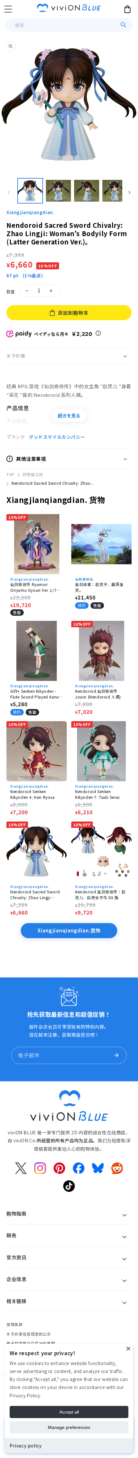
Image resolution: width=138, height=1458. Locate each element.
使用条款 (14, 1324)
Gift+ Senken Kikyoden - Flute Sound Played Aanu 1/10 (34, 694)
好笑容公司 (33, 474)
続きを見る (69, 415)
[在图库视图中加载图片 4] (115, 191)
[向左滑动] (9, 192)
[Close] (128, 1348)
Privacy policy (25, 1445)
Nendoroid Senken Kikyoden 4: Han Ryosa (32, 794)
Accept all (69, 1412)
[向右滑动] (129, 192)
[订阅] (116, 1055)
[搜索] (123, 24)
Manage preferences (69, 1427)
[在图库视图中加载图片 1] (30, 191)
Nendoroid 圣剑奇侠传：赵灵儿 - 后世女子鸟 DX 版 (100, 894)
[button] (8, 9)
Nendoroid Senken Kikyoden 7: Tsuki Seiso (97, 794)
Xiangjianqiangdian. (30, 212)
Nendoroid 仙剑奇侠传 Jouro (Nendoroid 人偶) (98, 693)
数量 (10, 292)
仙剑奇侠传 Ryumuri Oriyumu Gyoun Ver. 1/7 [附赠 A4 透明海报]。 (33, 587)
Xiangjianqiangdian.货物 (69, 930)
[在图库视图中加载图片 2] (58, 191)
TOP (10, 474)
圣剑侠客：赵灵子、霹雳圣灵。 (99, 587)
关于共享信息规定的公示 (28, 1334)
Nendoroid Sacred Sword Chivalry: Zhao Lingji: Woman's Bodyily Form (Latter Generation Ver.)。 (35, 894)
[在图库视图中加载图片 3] (86, 191)
